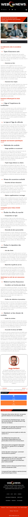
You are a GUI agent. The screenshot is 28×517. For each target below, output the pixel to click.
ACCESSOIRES (19, 500)
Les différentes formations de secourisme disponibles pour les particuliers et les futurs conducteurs (13, 439)
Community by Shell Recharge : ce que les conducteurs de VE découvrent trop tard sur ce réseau (13, 421)
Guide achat (19, 497)
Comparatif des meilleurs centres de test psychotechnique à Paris (14, 472)
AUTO (12, 494)
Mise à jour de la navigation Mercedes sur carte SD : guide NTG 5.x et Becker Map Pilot (13, 446)
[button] (26, 10)
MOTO (15, 494)
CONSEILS (19, 494)
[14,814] (13, 396)
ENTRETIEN (14, 500)
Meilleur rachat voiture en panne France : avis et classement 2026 (14, 466)
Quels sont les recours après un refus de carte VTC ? (14, 433)
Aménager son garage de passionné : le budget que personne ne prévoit (14, 427)
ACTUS (8, 494)
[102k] (13, 401)
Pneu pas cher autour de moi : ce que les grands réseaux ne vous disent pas (14, 414)
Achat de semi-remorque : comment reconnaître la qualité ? (13, 452)
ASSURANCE (8, 500)
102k (13, 403)
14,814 (14, 398)
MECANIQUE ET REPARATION (11, 497)
